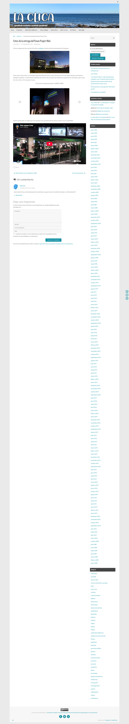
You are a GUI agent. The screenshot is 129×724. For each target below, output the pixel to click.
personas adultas (96, 648)
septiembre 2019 (96, 223)
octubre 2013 (95, 426)
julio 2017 (94, 292)
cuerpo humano (95, 595)
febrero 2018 (94, 270)
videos (93, 695)
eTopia (41, 48)
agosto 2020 (94, 195)
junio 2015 (94, 367)
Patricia (22, 186)
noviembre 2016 (95, 317)
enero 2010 (94, 538)
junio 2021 (94, 167)
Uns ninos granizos (78, 173)
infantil (93, 620)
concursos (94, 589)
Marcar (17, 167)
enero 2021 (94, 183)
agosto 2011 (94, 494)
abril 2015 (94, 373)
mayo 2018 (94, 264)
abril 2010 (94, 535)
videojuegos (94, 692)
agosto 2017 (94, 289)
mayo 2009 (94, 551)
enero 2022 (94, 152)
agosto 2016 (94, 326)
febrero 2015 (94, 379)
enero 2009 (94, 563)
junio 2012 (94, 473)
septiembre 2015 (96, 357)
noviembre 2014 (95, 389)
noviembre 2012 (95, 460)
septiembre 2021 (96, 164)
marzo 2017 (94, 304)
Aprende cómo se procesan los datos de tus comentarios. (56, 244)
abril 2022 (94, 142)
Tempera (107, 720)
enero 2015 (94, 382)
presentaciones (95, 658)
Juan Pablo (94, 103)
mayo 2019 (94, 233)
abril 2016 (94, 339)
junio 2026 (94, 130)
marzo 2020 (94, 208)
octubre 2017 (95, 283)
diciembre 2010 (95, 516)
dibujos (93, 598)
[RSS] (126, 298)
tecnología (94, 673)
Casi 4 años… (95, 74)
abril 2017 (94, 301)
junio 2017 (94, 295)
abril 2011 (94, 504)
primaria (93, 664)
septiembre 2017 (96, 286)
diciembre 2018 (95, 248)
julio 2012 (94, 470)
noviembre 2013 (95, 423)
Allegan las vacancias (103, 111)
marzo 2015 (94, 376)
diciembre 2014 (95, 385)
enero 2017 (94, 311)
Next (79, 101)
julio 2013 (94, 435)
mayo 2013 (94, 442)
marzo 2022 (94, 145)
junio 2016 (94, 332)
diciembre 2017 (95, 276)
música (93, 639)
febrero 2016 (94, 345)
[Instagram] (126, 294)
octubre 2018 (95, 251)
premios (19, 36)
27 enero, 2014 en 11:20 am (27, 188)
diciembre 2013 (95, 420)
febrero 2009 (94, 560)
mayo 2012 (94, 476)
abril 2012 (94, 479)
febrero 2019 (94, 242)
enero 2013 (94, 454)
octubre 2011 (95, 491)
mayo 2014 (94, 404)
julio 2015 (94, 364)
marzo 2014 (94, 410)
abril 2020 (94, 205)
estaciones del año (96, 608)
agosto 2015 (94, 361)
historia (93, 617)
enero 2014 (94, 417)
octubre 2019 (95, 220)
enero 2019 (94, 245)
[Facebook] (126, 291)
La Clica (17, 44)
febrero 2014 (94, 413)
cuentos (93, 592)
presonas (93, 661)
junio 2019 (94, 230)
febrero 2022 (94, 149)
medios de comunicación (98, 636)
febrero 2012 (94, 485)
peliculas (93, 645)
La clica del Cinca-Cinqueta (99, 117)
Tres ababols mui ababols (98, 92)
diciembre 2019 (95, 217)
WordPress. (114, 720)
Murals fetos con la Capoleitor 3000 (26, 173)
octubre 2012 (95, 463)
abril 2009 (94, 554)
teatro (93, 670)
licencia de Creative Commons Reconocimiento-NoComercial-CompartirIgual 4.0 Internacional (72, 712)
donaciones (94, 602)
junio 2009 (94, 548)
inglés (92, 623)
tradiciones (94, 679)
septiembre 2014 (96, 395)
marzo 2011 (94, 507)
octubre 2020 (95, 192)
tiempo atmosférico (97, 676)
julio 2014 (94, 398)
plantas (93, 651)
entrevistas (94, 605)
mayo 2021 (94, 170)
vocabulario (94, 698)
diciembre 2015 (95, 348)
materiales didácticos (97, 633)
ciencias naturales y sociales (99, 583)
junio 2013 (94, 438)
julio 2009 (94, 544)
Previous (19, 101)
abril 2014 (94, 407)
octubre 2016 (95, 320)
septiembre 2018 (96, 255)
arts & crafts (94, 580)
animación (94, 573)
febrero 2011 (94, 510)
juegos (93, 627)
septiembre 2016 (96, 323)
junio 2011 (94, 498)
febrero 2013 (94, 451)
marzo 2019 (94, 239)
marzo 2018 (94, 267)
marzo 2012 (94, 482)
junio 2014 (94, 401)
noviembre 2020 (95, 189)
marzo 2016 (94, 342)
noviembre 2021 (95, 158)
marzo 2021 (94, 177)
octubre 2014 (95, 392)
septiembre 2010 (96, 526)
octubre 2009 (95, 541)
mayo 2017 (94, 298)
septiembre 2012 (96, 466)
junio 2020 (94, 198)
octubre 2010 (95, 523)
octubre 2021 (95, 161)
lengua (93, 630)
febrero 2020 (94, 211)
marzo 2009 (94, 557)
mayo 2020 (94, 202)
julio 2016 (94, 329)
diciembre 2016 (95, 314)
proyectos (94, 667)
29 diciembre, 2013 (27, 44)
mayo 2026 (94, 133)
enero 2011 (94, 513)
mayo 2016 (94, 336)
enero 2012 (94, 488)
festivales (94, 614)
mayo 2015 (94, 370)
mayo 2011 (94, 501)
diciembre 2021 (95, 155)
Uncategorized (95, 686)
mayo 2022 (94, 139)
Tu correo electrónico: (96, 49)
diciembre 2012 (95, 457)
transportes (94, 683)
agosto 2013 (94, 432)
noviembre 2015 (95, 351)
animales (93, 577)
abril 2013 (94, 445)
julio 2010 (94, 529)
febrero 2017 (94, 307)
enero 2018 (94, 273)
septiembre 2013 (96, 429)
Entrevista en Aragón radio (105, 108)
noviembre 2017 (95, 279)
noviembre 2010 (95, 519)
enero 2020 (94, 214)
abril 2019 (94, 236)
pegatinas (94, 642)
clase (92, 586)
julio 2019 (94, 226)
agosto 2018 (94, 258)
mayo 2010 (94, 532)
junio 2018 (94, 261)
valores (93, 689)
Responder (19, 195)
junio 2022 (94, 136)
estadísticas (94, 611)
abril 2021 (94, 174)
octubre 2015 (95, 354)
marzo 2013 (94, 448)
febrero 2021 (94, 180)
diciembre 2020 (95, 186)
